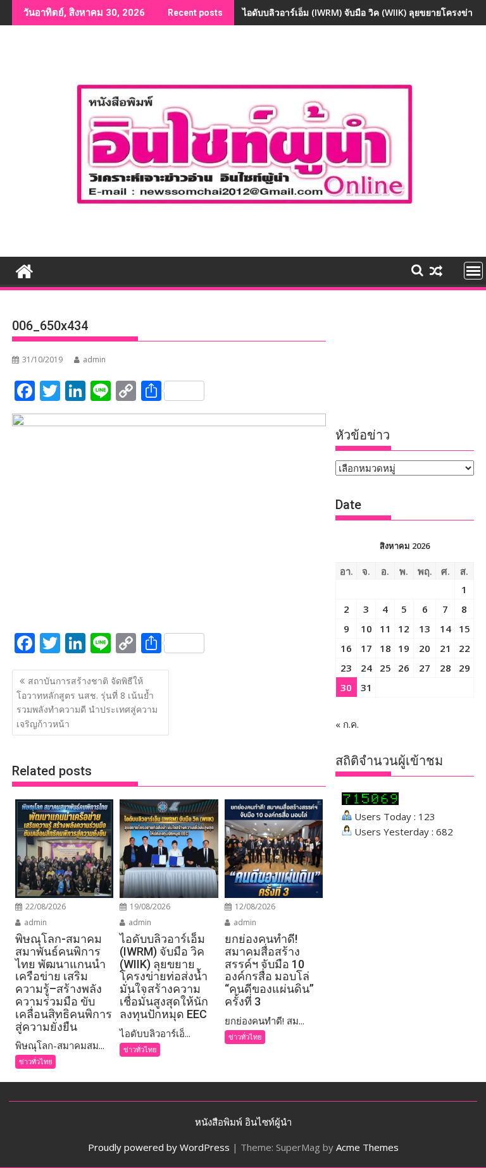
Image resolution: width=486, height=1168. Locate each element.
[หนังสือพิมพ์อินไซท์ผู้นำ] (24, 270)
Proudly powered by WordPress (159, 1147)
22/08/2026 (44, 906)
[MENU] (473, 271)
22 (464, 648)
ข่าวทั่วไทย (35, 1061)
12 (403, 628)
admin (94, 359)
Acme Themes (367, 1147)
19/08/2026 (149, 906)
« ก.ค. (347, 724)
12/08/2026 (254, 906)
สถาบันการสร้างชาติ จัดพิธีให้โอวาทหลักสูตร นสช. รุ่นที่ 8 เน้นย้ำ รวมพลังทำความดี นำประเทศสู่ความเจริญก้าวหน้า (87, 702)
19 (403, 648)
